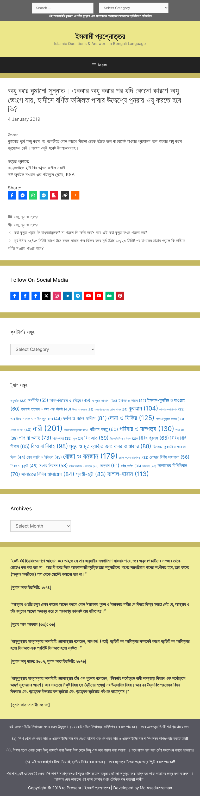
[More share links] (75, 195)
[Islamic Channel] (88, 296)
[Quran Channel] (99, 296)
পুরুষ (78, 438)
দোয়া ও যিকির (131, 418)
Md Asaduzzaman (156, 787)
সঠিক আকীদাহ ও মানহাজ (83, 466)
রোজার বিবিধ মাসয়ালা (169, 457)
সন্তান (110, 465)
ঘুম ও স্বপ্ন (29, 216)
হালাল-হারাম (128, 474)
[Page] (25, 296)
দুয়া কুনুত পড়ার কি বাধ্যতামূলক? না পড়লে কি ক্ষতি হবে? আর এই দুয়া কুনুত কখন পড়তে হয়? (80, 232)
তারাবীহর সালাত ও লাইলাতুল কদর (36, 418)
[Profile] (14, 296)
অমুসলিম (18, 401)
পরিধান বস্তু (104, 429)
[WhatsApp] (33, 195)
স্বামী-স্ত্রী (91, 474)
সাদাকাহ (149, 466)
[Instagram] (57, 296)
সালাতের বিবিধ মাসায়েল (47, 474)
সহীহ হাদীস (131, 466)
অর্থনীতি (38, 400)
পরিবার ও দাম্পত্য (147, 429)
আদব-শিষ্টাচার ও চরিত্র (69, 400)
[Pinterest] (120, 296)
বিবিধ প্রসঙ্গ (154, 438)
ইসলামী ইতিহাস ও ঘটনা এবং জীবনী (46, 409)
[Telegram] (44, 195)
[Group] (36, 296)
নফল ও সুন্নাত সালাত (170, 419)
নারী (48, 428)
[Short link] (65, 195)
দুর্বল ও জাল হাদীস (85, 418)
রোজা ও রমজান (90, 456)
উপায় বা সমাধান (82, 409)
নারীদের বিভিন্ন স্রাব (76, 430)
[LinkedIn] (67, 296)
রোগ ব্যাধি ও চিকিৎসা (44, 457)
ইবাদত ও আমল (132, 400)
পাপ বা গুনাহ (35, 438)
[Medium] (109, 296)
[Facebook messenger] (22, 195)
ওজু (16, 216)
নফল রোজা (21, 429)
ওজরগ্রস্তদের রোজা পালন (111, 409)
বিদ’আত (96, 438)
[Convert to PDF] (54, 195)
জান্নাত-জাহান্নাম (171, 409)
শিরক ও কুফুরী (24, 465)
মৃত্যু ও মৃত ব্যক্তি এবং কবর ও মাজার (110, 446)
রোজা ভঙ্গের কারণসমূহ (133, 457)
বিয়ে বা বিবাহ (49, 446)
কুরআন (143, 408)
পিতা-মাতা (62, 438)
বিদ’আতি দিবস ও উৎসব (124, 438)
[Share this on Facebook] (12, 195)
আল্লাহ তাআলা (104, 401)
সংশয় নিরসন (53, 465)
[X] (46, 296)
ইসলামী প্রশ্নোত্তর (100, 36)
